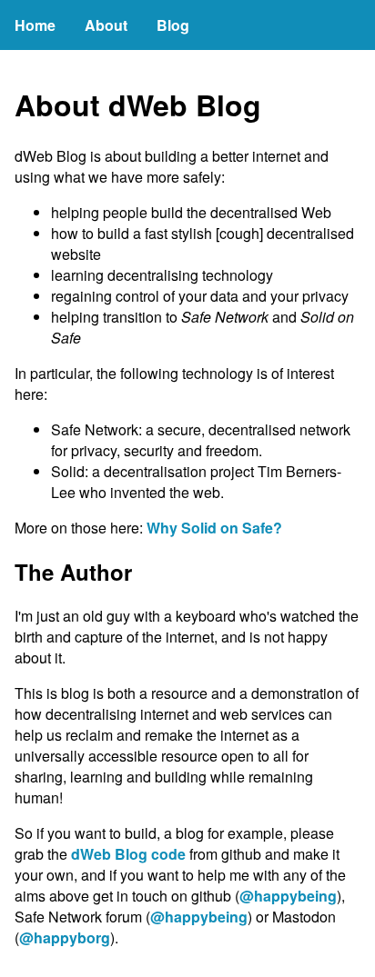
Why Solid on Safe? (214, 527)
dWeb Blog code (128, 853)
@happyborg (64, 937)
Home (35, 25)
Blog (173, 25)
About (106, 25)
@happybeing (288, 895)
